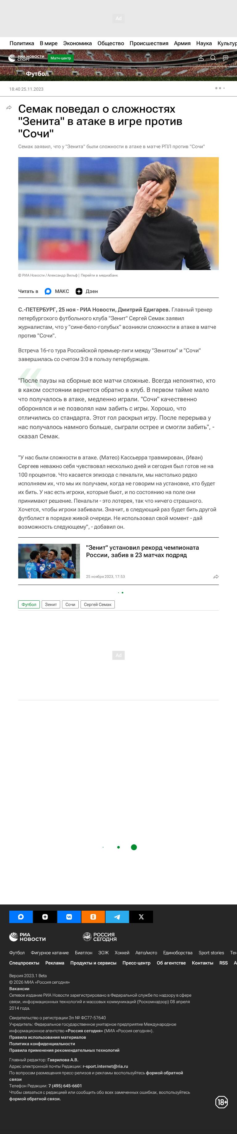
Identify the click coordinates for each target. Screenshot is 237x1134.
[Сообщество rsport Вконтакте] (69, 917)
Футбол (29, 604)
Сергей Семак (97, 604)
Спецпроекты (24, 963)
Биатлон (83, 953)
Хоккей (122, 953)
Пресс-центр (137, 963)
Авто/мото (146, 953)
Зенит (51, 604)
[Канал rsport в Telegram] (117, 917)
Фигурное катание (50, 953)
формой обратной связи (34, 1098)
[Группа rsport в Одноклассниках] (93, 917)
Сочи (70, 604)
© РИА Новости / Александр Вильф (47, 275)
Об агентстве (171, 963)
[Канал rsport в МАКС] (21, 917)
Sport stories (211, 953)
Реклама (54, 963)
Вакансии (19, 988)
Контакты (202, 963)
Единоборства (178, 953)
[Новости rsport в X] (141, 917)
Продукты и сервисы (93, 963)
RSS (223, 963)
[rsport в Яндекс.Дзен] (45, 917)
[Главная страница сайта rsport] (40, 58)
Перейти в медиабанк (99, 275)
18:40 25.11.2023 (26, 89)
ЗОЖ (103, 953)
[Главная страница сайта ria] (10, 58)
